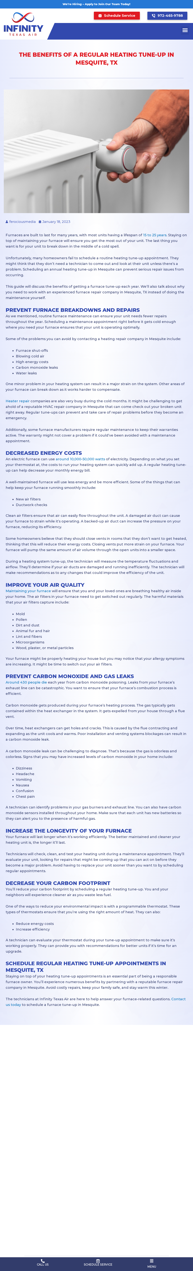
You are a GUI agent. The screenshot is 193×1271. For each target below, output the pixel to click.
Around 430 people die (26, 682)
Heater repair (18, 401)
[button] (117, 16)
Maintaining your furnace (28, 591)
